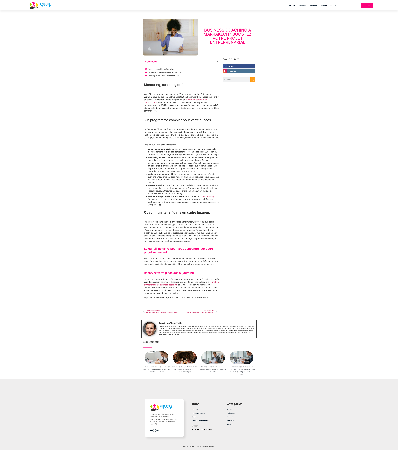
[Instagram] (154, 430)
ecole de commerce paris (202, 429)
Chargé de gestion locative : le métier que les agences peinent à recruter (213, 369)
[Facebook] (151, 430)
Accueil (292, 5)
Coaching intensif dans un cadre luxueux (163, 76)
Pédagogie (302, 5)
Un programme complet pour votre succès (164, 72)
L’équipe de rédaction (200, 421)
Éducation (323, 5)
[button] (217, 61)
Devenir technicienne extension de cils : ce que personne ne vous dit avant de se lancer (156, 369)
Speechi (195, 426)
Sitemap (195, 417)
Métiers (333, 5)
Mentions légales (198, 413)
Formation (313, 5)
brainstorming (207, 196)
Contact (195, 409)
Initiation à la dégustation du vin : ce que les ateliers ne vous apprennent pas (185, 369)
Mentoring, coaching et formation (160, 69)
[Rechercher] (252, 79)
